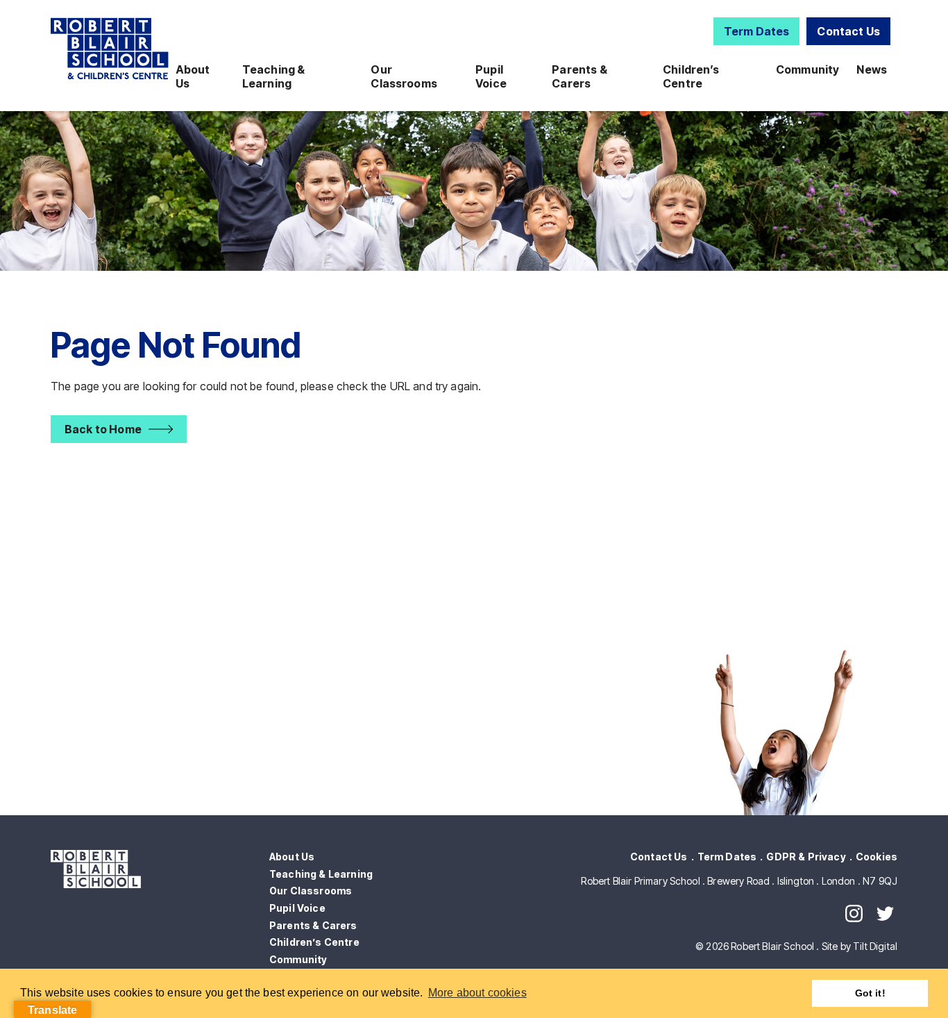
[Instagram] (854, 913)
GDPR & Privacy (805, 856)
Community (807, 69)
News (871, 69)
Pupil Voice (491, 76)
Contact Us (848, 31)
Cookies (876, 856)
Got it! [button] (870, 993)
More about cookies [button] (477, 993)
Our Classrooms (404, 76)
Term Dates (757, 31)
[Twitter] (885, 913)
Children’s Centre (691, 76)
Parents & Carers (579, 76)
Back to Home (103, 429)
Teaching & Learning (273, 76)
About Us (193, 76)
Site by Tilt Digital (859, 946)
